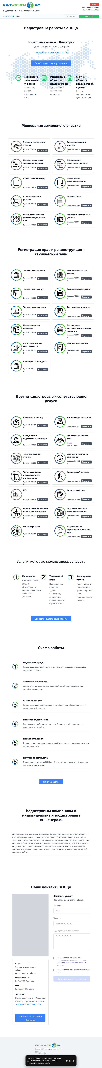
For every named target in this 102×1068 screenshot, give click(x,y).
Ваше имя (57, 905)
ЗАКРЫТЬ (70, 1061)
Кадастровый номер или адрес (66, 931)
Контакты (70, 16)
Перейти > (42, 150)
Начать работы (51, 781)
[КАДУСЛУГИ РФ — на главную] (21, 5)
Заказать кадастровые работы (51, 618)
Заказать (89, 16)
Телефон (56, 918)
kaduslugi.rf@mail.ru (24, 989)
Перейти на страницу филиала (51, 63)
